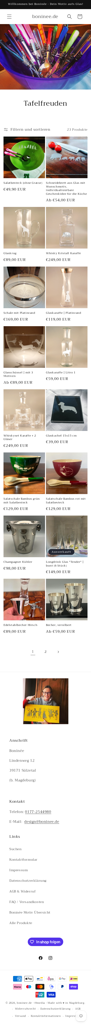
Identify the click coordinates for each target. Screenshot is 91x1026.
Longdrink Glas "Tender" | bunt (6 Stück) (65, 563)
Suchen (15, 849)
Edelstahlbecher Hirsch (20, 625)
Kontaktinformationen (46, 1016)
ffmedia (40, 1003)
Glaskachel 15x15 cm (61, 436)
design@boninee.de (41, 822)
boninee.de (24, 1003)
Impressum (18, 870)
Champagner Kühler (18, 562)
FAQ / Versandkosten (26, 902)
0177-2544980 (38, 812)
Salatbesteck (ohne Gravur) (23, 183)
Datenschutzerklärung (27, 880)
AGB (78, 1009)
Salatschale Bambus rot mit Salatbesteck (66, 500)
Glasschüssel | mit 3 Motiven (18, 374)
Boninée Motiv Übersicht (29, 912)
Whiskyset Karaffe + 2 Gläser (20, 437)
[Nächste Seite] (58, 652)
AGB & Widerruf (22, 891)
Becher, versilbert (59, 625)
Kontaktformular (23, 859)
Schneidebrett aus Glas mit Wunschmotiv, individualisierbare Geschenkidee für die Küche (66, 188)
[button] (9, 16)
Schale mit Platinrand (19, 313)
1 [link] (33, 652)
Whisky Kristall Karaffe (63, 253)
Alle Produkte (20, 923)
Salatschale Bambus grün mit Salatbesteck (22, 500)
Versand (20, 1016)
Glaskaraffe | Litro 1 (61, 373)
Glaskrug (10, 253)
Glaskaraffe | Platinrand (63, 313)
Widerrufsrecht (25, 1009)
